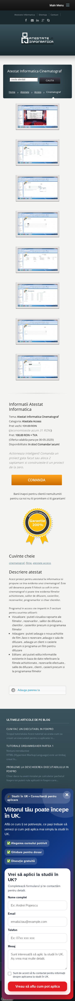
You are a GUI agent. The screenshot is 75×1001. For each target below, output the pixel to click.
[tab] (37, 690)
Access (37, 91)
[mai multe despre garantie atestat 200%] (37, 547)
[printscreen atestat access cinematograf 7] (38, 295)
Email (31, 20)
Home (12, 91)
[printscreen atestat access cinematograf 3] (38, 188)
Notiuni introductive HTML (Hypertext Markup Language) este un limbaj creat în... (36, 755)
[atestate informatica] (37, 39)
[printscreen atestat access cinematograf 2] (38, 152)
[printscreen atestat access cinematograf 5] (38, 259)
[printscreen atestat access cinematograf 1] (38, 116)
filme (29, 563)
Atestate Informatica (24, 14)
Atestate (24, 91)
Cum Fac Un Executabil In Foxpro (30, 729)
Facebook (25, 20)
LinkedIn (36, 20)
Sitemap (43, 14)
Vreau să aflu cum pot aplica (37, 986)
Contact (54, 14)
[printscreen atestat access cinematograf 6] (38, 224)
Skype (47, 20)
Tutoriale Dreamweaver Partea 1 (30, 746)
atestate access (42, 563)
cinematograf (17, 563)
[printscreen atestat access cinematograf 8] (38, 367)
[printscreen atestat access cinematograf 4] (38, 331)
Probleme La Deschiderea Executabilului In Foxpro (37, 769)
